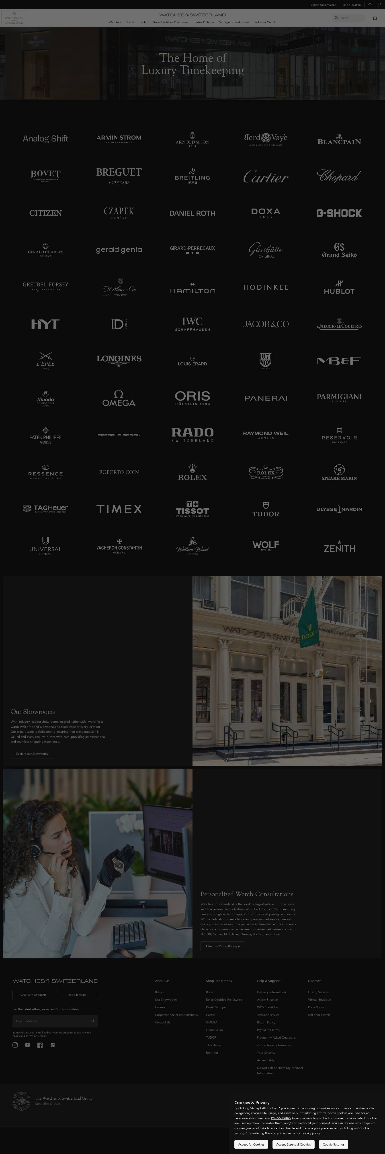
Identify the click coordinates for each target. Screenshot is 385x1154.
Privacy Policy (281, 1118)
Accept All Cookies (251, 1144)
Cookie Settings (333, 1144)
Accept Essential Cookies (293, 1144)
